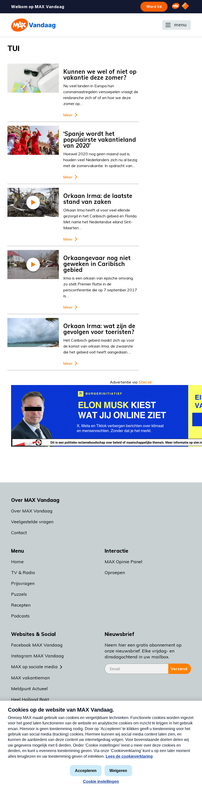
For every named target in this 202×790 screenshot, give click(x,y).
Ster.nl (145, 382)
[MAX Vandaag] (33, 25)
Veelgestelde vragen (32, 522)
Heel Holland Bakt (30, 699)
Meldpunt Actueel (29, 688)
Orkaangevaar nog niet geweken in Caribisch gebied (97, 263)
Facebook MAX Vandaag (37, 645)
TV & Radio (23, 572)
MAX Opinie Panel (123, 561)
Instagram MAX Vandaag (37, 656)
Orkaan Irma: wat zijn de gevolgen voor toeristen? (99, 328)
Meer (67, 115)
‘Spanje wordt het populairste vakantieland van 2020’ (99, 139)
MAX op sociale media (34, 666)
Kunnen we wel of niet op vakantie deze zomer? (99, 74)
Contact (19, 532)
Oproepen (115, 572)
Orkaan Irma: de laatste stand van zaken (97, 198)
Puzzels (19, 594)
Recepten (21, 605)
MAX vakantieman (30, 678)
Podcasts (20, 616)
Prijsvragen (22, 583)
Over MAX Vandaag (31, 511)
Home (17, 561)
